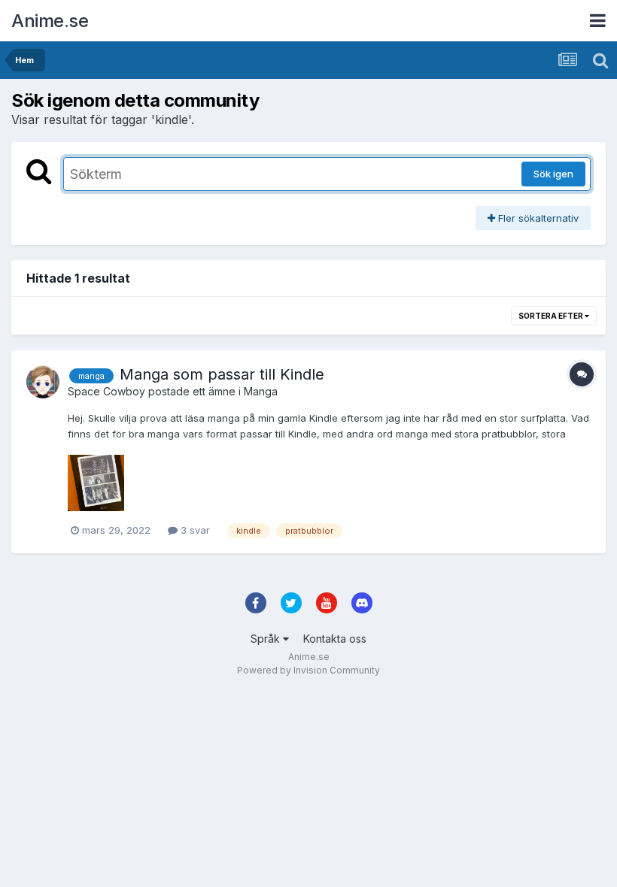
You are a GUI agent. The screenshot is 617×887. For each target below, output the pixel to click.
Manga (261, 391)
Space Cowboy (106, 391)
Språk (267, 638)
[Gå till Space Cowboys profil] (42, 381)
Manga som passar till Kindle (222, 374)
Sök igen (553, 174)
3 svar (194, 530)
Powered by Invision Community (308, 670)
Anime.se (49, 21)
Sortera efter (551, 315)
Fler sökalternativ (537, 218)
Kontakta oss (334, 638)
